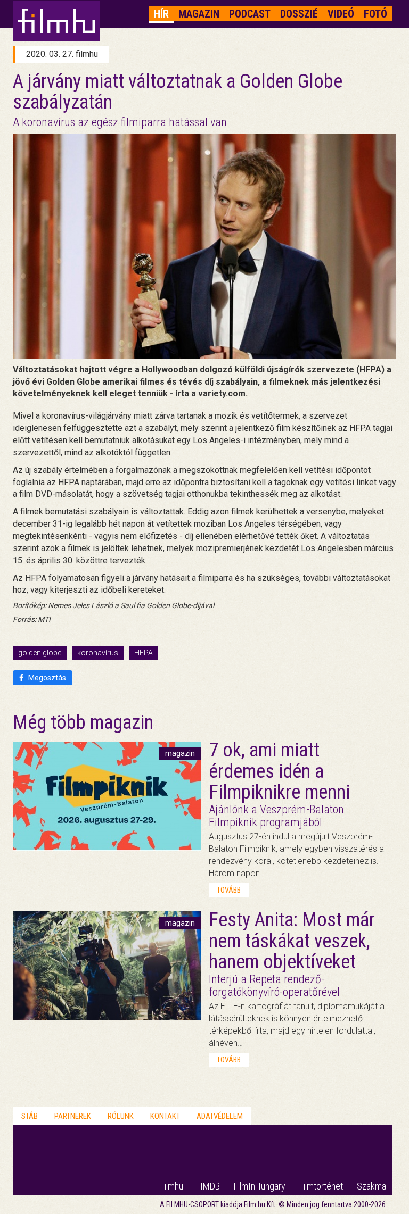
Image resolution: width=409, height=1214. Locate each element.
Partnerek (72, 1116)
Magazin (198, 13)
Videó (341, 13)
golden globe (39, 652)
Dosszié (299, 13)
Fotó (375, 13)
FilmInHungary (259, 1186)
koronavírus (97, 652)
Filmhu (171, 1186)
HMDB (208, 1186)
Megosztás (46, 677)
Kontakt (165, 1116)
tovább (229, 890)
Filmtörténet (321, 1186)
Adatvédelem (220, 1116)
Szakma (371, 1186)
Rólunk (121, 1116)
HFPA (143, 652)
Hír (161, 13)
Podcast (250, 13)
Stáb (29, 1116)
